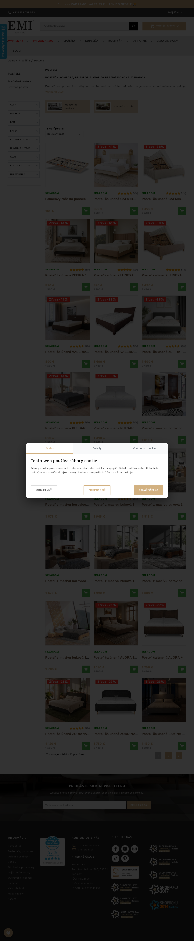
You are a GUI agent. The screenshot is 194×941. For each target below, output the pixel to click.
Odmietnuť (44, 490)
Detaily (97, 448)
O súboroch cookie (144, 448)
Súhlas (50, 448)
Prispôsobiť (97, 490)
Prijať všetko (148, 490)
